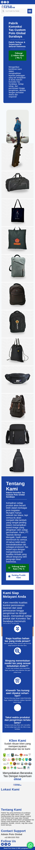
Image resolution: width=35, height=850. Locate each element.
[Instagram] (5, 2)
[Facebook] (2, 2)
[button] (29, 11)
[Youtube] (8, 2)
